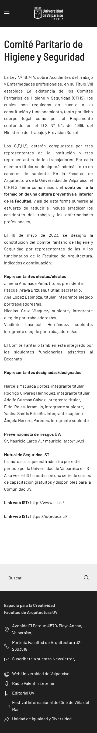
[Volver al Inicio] (48, 13)
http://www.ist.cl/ (47, 502)
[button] (6, 13)
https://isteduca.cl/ (48, 516)
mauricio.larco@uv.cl (64, 440)
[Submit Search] (86, 577)
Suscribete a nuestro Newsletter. (43, 658)
